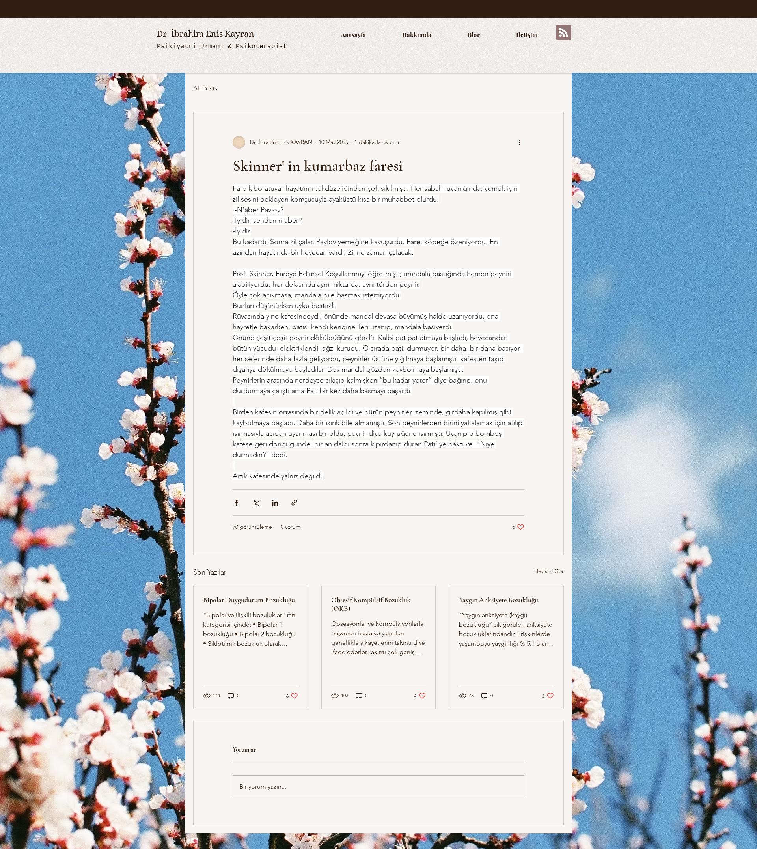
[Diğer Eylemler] (519, 142)
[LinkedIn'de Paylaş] (275, 502)
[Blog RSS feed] (563, 33)
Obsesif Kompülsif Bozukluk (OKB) (371, 604)
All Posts (205, 88)
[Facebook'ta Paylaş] (236, 502)
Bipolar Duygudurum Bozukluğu (249, 599)
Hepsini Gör (549, 571)
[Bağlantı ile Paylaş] (294, 502)
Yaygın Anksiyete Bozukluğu (498, 599)
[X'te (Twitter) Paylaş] (255, 502)
